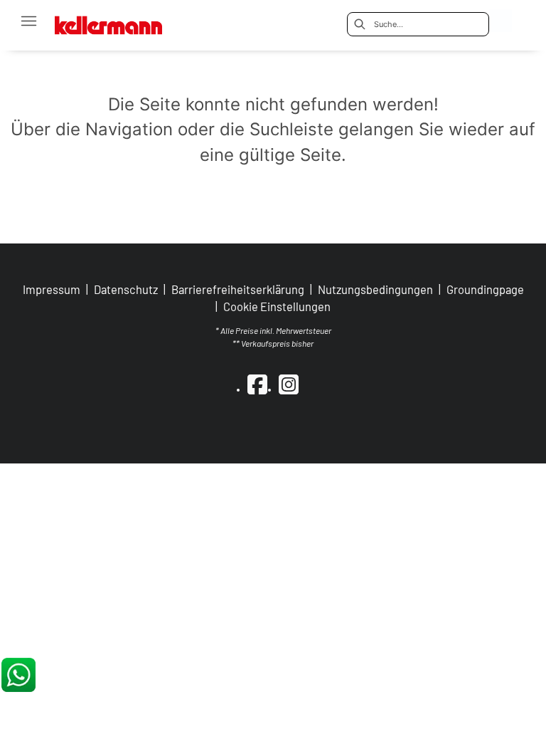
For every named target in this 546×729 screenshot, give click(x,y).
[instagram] (289, 383)
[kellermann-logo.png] (118, 21)
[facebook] (257, 383)
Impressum (51, 289)
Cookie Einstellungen (277, 306)
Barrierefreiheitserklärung (237, 289)
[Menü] (28, 20)
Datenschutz (126, 289)
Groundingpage (485, 289)
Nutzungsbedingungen (375, 289)
